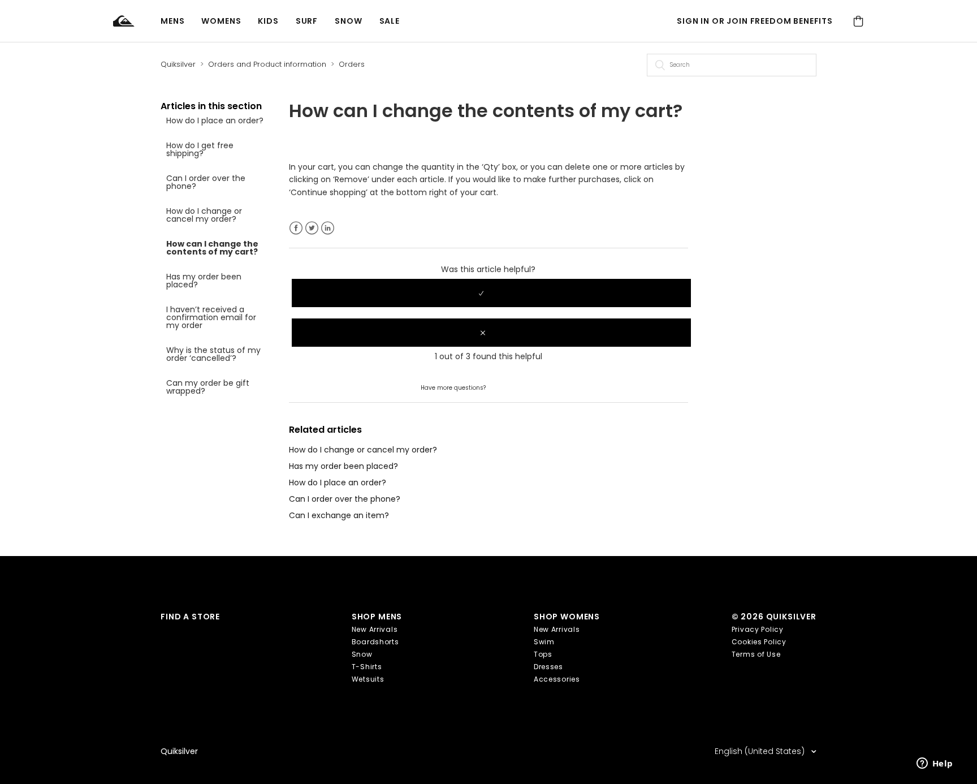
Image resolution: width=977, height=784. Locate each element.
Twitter (312, 228)
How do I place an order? (214, 120)
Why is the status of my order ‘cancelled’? (213, 354)
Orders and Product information (267, 64)
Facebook (296, 228)
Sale (389, 21)
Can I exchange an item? (339, 515)
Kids (268, 21)
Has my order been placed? (203, 280)
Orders (352, 64)
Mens (172, 21)
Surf (307, 21)
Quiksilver (178, 64)
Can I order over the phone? (205, 182)
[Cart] (858, 21)
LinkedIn (328, 228)
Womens (221, 21)
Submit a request (521, 387)
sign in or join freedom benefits (755, 21)
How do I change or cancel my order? (204, 215)
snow (348, 21)
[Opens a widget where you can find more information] (934, 764)
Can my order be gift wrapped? (207, 387)
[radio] (491, 293)
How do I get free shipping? (200, 149)
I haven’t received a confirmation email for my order (211, 317)
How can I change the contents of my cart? (212, 247)
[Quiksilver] (137, 21)
